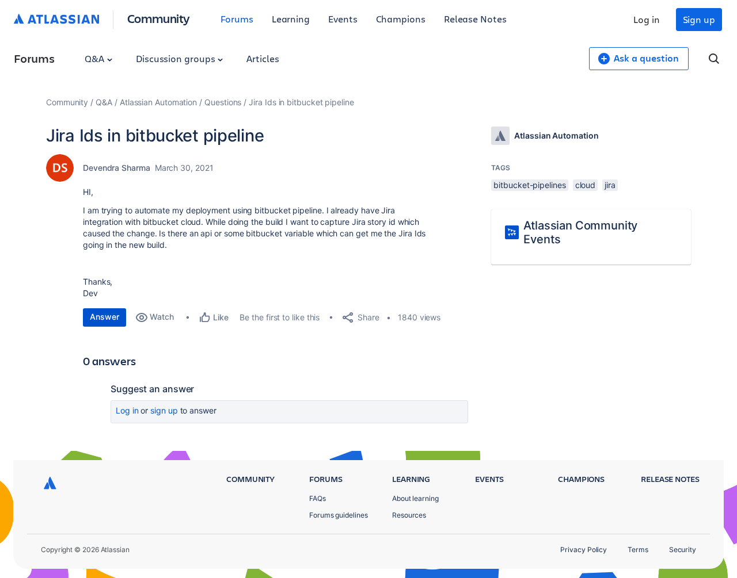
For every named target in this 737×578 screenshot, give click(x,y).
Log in (646, 19)
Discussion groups (177, 58)
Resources (409, 515)
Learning (291, 19)
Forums (237, 19)
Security (682, 549)
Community (158, 18)
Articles (262, 58)
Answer (104, 316)
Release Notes (475, 19)
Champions (401, 19)
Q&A (96, 58)
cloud (585, 185)
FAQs (317, 498)
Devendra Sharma (116, 168)
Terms (638, 549)
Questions (222, 102)
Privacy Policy (583, 549)
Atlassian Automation (158, 102)
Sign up (699, 19)
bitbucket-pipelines (529, 185)
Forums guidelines (338, 515)
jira (610, 185)
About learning (415, 498)
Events (343, 19)
